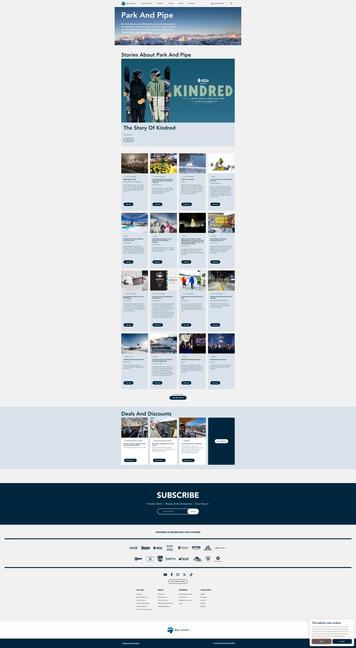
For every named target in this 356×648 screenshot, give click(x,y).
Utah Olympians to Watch (218, 359)
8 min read (157, 262)
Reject (322, 641)
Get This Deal (129, 460)
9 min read (215, 383)
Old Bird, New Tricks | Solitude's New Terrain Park (133, 239)
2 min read (186, 383)
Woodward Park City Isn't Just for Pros (192, 297)
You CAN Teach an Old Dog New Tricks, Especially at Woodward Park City (162, 181)
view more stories (178, 398)
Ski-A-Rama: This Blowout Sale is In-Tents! (163, 444)
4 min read (129, 140)
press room (161, 594)
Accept (342, 641)
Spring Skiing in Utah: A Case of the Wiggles (133, 297)
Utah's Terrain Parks (187, 179)
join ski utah (183, 597)
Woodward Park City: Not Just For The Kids (221, 297)
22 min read (186, 204)
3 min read (215, 204)
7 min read (157, 204)
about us (139, 594)
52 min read (157, 325)
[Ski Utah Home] (128, 3)
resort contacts (162, 600)
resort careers (141, 600)
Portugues (203, 597)
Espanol (202, 606)
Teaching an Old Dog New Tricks (133, 359)
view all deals (221, 441)
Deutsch (202, 603)
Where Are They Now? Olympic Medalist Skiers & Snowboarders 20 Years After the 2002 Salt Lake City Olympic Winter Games (192, 241)
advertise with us (142, 606)
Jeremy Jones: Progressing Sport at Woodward (162, 297)
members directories (185, 600)
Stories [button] (171, 3)
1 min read (128, 262)
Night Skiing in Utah (129, 179)
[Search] (231, 3)
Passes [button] (181, 3)
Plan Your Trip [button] (146, 3)
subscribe (193, 511)
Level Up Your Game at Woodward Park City (221, 180)
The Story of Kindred (149, 128)
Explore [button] (191, 3)
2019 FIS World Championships (191, 359)
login (180, 603)
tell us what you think (178, 581)
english (202, 594)
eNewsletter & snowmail (165, 603)
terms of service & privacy (144, 609)
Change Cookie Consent (130, 643)
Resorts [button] (160, 3)
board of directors (142, 597)
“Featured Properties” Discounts (191, 444)
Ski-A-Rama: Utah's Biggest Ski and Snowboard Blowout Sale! (134, 444)
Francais (202, 600)
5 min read (215, 325)
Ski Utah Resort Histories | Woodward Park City (218, 239)
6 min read (128, 325)
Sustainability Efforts (164, 606)
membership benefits (185, 594)
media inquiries (162, 597)
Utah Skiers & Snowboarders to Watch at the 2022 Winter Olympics (162, 240)
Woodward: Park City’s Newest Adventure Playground (162, 360)
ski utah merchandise (143, 603)
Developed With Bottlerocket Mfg (224, 643)
